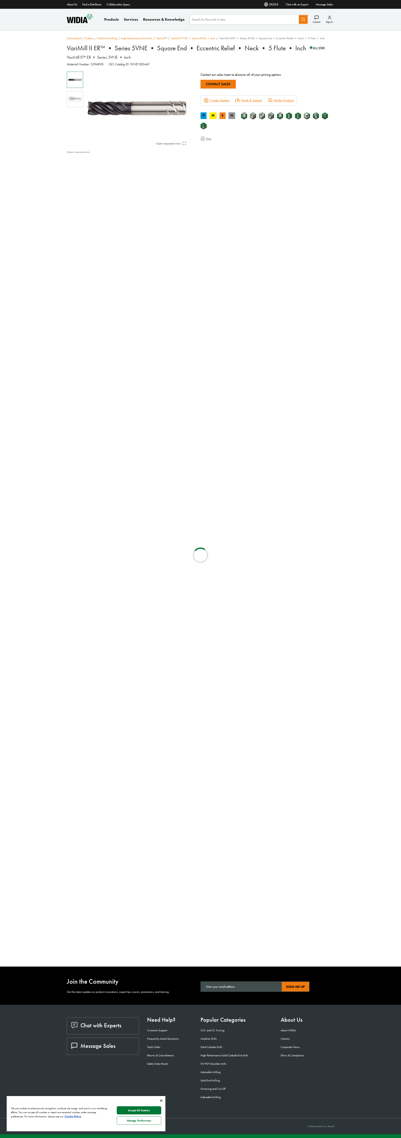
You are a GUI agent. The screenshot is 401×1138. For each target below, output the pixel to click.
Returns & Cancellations (160, 1055)
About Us (72, 4)
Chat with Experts (100, 1025)
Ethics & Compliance (292, 1055)
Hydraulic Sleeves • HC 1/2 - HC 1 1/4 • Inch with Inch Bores (125, 795)
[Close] (161, 1100)
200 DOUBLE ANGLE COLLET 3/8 (123, 719)
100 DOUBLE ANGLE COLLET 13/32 (125, 770)
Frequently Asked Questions (163, 1038)
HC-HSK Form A (111, 871)
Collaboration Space (118, 4)
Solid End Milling (107, 38)
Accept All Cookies (139, 1110)
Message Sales (324, 4)
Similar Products (284, 100)
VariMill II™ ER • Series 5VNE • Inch (193, 38)
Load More (200, 947)
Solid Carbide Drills (211, 1047)
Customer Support (157, 1030)
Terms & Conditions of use (284, 618)
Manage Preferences (139, 1120)
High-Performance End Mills (136, 38)
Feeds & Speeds (251, 100)
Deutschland (74, 38)
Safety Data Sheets (157, 1064)
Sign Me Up (295, 987)
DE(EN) (273, 4)
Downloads (82, 171)
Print (208, 139)
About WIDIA (288, 1030)
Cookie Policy (73, 1116)
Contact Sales (218, 84)
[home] (80, 22)
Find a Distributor (92, 4)
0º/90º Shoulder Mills (213, 1064)
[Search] (303, 19)
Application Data (85, 166)
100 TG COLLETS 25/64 (117, 694)
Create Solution (145, 458)
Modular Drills (208, 1038)
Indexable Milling (210, 1072)
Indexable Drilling (210, 1097)
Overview (81, 161)
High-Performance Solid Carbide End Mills (224, 1055)
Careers (285, 1038)
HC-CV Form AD (111, 896)
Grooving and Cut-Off (212, 1089)
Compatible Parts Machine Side (95, 176)
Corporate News (290, 1047)
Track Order (153, 1047)
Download (319, 618)
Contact (316, 22)
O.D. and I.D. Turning (212, 1030)
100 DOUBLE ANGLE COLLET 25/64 (125, 745)
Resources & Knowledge (164, 19)
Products (111, 19)
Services (131, 19)
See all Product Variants (314, 278)
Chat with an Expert (297, 4)
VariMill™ (161, 38)
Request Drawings (78, 652)
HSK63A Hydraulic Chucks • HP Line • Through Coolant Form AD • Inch (125, 846)
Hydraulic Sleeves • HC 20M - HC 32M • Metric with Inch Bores (124, 820)
